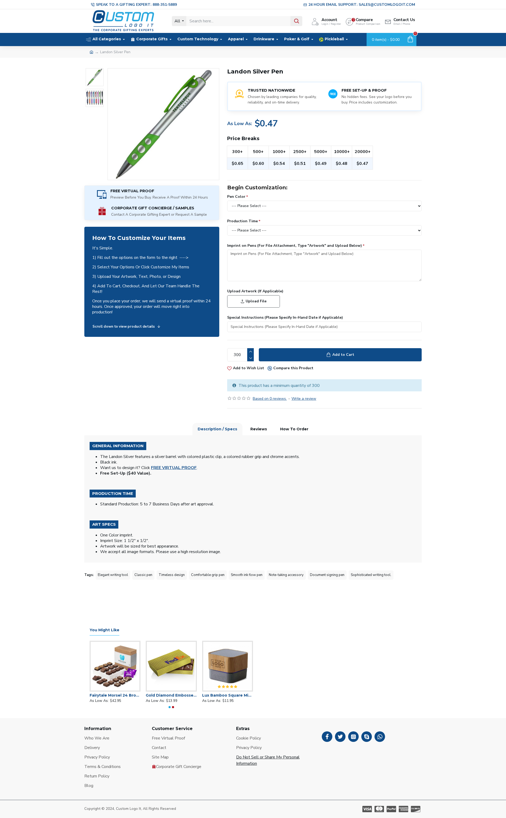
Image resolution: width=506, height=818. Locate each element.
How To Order (294, 429)
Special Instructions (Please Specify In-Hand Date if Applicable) (285, 317)
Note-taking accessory (286, 575)
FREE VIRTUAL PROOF (174, 468)
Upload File (256, 301)
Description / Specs (217, 429)
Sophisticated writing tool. (371, 575)
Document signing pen (327, 575)
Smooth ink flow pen (246, 575)
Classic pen (143, 575)
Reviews (258, 429)
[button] (170, 707)
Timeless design (172, 575)
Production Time (242, 221)
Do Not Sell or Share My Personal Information (268, 760)
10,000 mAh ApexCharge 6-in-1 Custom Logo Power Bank (91, 695)
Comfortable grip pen (208, 575)
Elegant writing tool (113, 575)
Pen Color (236, 196)
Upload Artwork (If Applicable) (255, 291)
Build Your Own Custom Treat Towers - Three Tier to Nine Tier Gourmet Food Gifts (147, 695)
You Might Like (104, 630)
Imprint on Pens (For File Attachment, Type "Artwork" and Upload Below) (294, 245)
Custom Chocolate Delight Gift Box (203, 695)
